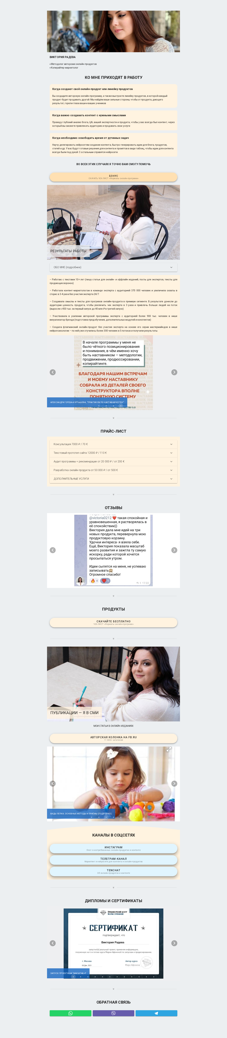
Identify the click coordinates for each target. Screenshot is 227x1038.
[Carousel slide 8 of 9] (135, 583)
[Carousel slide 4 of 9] (106, 583)
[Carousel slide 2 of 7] (99, 817)
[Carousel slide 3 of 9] (99, 583)
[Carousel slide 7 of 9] (128, 583)
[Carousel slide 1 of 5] (99, 406)
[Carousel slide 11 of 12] (146, 976)
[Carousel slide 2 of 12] (80, 976)
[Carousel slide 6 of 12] (110, 976)
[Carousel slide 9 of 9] (142, 583)
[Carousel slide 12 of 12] (153, 976)
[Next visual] (174, 372)
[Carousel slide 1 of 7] (91, 817)
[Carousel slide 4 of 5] (120, 406)
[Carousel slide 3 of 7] (106, 817)
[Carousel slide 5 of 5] (128, 406)
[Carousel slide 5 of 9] (113, 583)
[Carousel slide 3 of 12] (88, 976)
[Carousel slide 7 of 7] (135, 817)
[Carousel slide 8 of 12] (124, 976)
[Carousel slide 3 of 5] (113, 406)
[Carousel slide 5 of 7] (120, 817)
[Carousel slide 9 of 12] (131, 976)
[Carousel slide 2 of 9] (91, 583)
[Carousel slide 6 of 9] (120, 583)
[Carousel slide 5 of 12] (102, 976)
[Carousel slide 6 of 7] (128, 817)
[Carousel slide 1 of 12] (73, 976)
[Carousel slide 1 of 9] (84, 583)
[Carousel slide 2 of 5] (106, 406)
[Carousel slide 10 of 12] (139, 976)
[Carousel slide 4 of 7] (113, 817)
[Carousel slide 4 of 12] (95, 976)
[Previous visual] (53, 372)
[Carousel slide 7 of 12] (117, 976)
